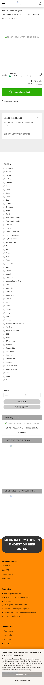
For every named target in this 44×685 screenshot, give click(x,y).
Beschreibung (13, 118)
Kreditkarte (8, 639)
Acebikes (9, 168)
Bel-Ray (9, 182)
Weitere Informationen (22, 680)
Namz (8, 302)
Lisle (7, 267)
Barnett (8, 175)
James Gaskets (11, 242)
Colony (8, 203)
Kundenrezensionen (17, 134)
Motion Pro (10, 288)
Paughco (9, 313)
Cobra (8, 200)
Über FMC (5, 570)
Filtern (22, 402)
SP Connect (10, 341)
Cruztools (9, 207)
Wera (8, 376)
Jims (7, 246)
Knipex (8, 253)
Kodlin (8, 256)
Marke (7, 164)
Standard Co (10, 348)
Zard (7, 380)
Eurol (8, 214)
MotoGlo (9, 292)
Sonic (8, 337)
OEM (8, 306)
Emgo (8, 210)
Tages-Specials (7, 574)
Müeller (8, 299)
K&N (7, 249)
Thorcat (9, 362)
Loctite (8, 270)
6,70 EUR (22, 433)
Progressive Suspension (15, 323)
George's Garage (12, 235)
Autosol (8, 172)
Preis (7, 391)
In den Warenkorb (22, 92)
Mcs (7, 285)
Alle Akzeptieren (22, 674)
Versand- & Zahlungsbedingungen (16, 609)
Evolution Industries (13, 218)
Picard (8, 316)
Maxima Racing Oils (13, 281)
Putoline (9, 327)
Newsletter (6, 566)
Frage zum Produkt (11, 101)
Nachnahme (8, 631)
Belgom (8, 186)
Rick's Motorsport (12, 330)
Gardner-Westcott (12, 232)
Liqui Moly (9, 263)
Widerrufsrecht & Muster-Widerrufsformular (20, 613)
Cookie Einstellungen (12, 616)
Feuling (8, 228)
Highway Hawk (11, 239)
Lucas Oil (9, 277)
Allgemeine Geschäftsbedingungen (17, 597)
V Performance (11, 366)
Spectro (9, 344)
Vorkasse (7, 644)
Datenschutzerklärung (23, 670)
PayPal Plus (8, 635)
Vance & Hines (11, 369)
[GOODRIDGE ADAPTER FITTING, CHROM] (22, 37)
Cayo (8, 189)
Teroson (9, 355)
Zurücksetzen (22, 407)
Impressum (8, 601)
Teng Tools (10, 352)
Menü (3, 3)
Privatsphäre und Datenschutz (15, 605)
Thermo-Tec (10, 359)
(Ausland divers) (26, 76)
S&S (7, 334)
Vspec (8, 373)
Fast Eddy (9, 225)
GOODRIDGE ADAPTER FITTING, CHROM (22, 428)
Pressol (8, 320)
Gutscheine (6, 579)
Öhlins (8, 309)
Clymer (8, 196)
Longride (9, 274)
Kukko (8, 260)
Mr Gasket (10, 295)
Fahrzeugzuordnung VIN (12, 594)
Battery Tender (11, 179)
